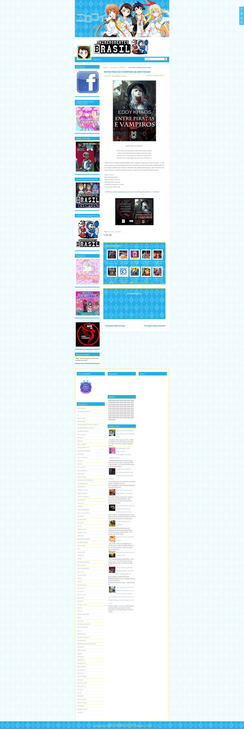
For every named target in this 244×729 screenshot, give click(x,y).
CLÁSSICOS (80, 474)
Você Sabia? (80, 706)
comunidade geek (82, 483)
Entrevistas (80, 523)
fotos (78, 549)
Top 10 (79, 693)
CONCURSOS (81, 487)
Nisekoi (122, 724)
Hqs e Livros (113, 67)
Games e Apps (81, 565)
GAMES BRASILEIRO (83, 562)
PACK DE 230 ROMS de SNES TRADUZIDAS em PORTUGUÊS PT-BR (125, 434)
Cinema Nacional (82, 470)
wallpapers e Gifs (82, 709)
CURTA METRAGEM (83, 510)
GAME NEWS (81, 552)
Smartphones (81, 670)
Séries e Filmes (81, 666)
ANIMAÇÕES (81, 421)
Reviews (79, 653)
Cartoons (80, 460)
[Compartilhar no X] (109, 235)
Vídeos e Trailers (82, 702)
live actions (80, 591)
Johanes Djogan (146, 726)
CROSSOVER (81, 500)
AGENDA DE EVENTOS (84, 411)
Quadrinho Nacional (83, 637)
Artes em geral (81, 434)
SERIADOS (80, 657)
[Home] (84, 52)
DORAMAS (80, 516)
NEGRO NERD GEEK (83, 614)
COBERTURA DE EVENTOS (85, 480)
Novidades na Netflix (83, 624)
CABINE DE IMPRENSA (84, 451)
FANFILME (80, 536)
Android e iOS (81, 418)
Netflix (79, 617)
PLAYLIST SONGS (82, 627)
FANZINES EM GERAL (83, 539)
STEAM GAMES (82, 676)
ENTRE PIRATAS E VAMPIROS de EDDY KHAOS (127, 71)
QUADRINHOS (81, 640)
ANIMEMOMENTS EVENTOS (85, 428)
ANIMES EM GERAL (83, 431)
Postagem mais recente (154, 325)
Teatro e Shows (81, 686)
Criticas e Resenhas (83, 496)
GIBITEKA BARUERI (83, 568)
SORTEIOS (80, 673)
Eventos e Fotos (82, 532)
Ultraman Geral (81, 699)
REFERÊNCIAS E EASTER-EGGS (86, 644)
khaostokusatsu (82, 585)
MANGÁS (80, 601)
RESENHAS (80, 647)
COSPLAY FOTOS (82, 490)
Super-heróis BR (82, 683)
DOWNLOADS (81, 519)
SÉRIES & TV (81, 660)
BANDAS (80, 441)
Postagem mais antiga (115, 325)
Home (105, 67)
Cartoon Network (82, 457)
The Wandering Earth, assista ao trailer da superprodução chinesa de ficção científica (125, 509)
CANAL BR (80, 454)
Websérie (80, 712)
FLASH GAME (81, 545)
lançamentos (81, 588)
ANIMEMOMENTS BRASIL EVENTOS (88, 424)
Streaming (80, 680)
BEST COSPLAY (82, 444)
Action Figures (81, 408)
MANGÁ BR (80, 598)
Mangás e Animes (82, 604)
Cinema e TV (81, 467)
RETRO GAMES (81, 650)
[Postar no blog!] (107, 235)
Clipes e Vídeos (81, 477)
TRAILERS (80, 696)
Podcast (79, 630)
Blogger (129, 726)
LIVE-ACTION (81, 594)
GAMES (79, 558)
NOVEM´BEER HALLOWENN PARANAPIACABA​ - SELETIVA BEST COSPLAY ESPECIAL (124, 571)
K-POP (79, 581)
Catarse (79, 464)
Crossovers (80, 503)
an (78, 415)
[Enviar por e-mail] (105, 235)
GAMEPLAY (80, 555)
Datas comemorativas (83, 513)
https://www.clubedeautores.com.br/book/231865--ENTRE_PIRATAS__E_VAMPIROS (134, 192)
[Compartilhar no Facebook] (111, 235)
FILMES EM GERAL (82, 542)
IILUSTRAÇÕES (81, 575)
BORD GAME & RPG (83, 447)
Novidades (122, 67)
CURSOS (80, 506)
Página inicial (97, 59)
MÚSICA (79, 611)
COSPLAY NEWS (82, 493)
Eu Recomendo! (81, 529)
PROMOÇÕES (81, 634)
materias (79, 608)
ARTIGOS (80, 438)
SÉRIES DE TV (81, 663)
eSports (79, 526)
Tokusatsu (80, 689)
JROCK (79, 578)
